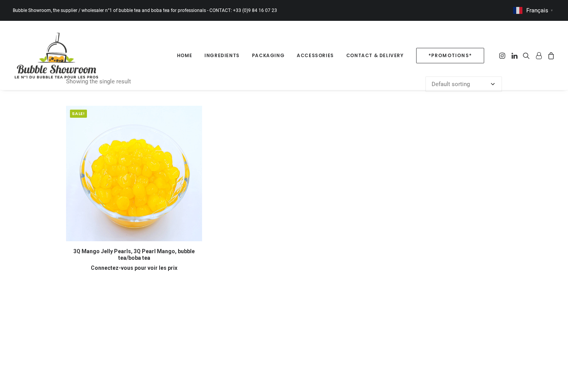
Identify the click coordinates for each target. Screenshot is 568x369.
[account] (538, 55)
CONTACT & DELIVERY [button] (375, 55)
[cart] (550, 55)
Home (184, 55)
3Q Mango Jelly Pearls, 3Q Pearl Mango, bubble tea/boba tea (134, 254)
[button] (503, 55)
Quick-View (193, 115)
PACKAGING (268, 55)
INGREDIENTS (222, 55)
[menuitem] (184, 55)
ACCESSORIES (315, 55)
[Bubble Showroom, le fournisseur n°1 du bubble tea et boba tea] (56, 55)
